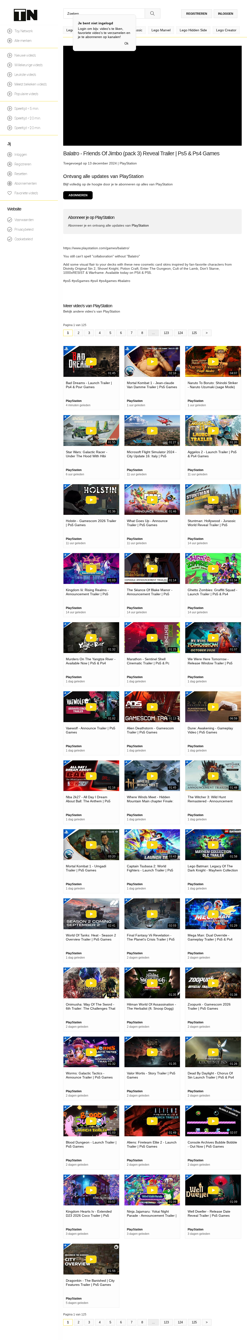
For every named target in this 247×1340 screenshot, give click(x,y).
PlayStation (128, 163)
